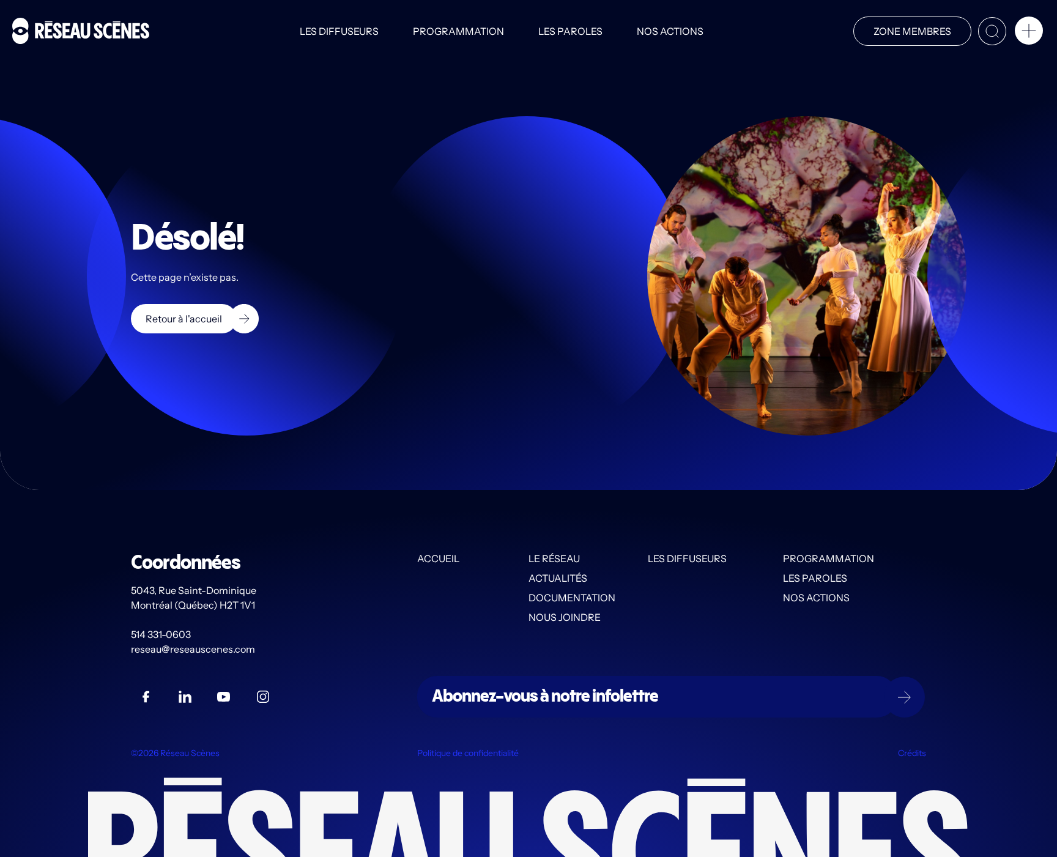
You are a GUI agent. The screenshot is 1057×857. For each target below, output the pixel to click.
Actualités (557, 578)
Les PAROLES (570, 31)
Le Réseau (554, 558)
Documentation (571, 598)
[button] (1029, 33)
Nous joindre (564, 617)
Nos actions (670, 31)
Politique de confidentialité (468, 753)
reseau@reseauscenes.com (194, 649)
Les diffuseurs (339, 31)
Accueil (438, 558)
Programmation (458, 31)
